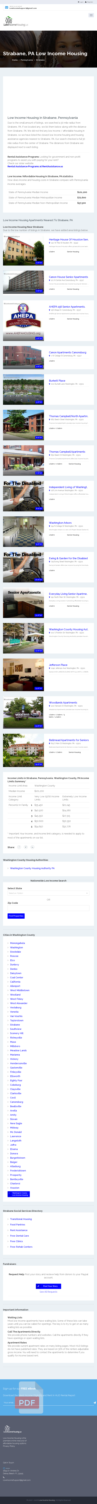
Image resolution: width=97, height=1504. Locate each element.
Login (82, 2)
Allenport (15, 986)
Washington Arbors (60, 522)
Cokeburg (15, 1085)
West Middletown (19, 990)
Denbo (13, 969)
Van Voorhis (16, 1016)
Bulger (13, 1162)
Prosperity (15, 1175)
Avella (13, 1110)
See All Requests (48, 1291)
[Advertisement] (48, 98)
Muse (13, 1042)
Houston (14, 1187)
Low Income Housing (47, 1500)
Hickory (14, 1059)
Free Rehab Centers (21, 1246)
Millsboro (15, 1046)
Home (15, 60)
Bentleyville (16, 1179)
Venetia (14, 1011)
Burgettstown (17, 1157)
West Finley (16, 999)
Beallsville (15, 1106)
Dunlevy (14, 964)
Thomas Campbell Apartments (67, 451)
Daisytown (15, 973)
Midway (14, 1127)
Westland (15, 994)
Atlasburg (15, 1166)
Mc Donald (16, 1132)
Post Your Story (50, 1286)
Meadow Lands (18, 1050)
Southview (15, 1029)
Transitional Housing (21, 1219)
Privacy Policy (9, 1446)
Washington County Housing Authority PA (32, 868)
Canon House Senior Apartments (68, 276)
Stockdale (15, 951)
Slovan (13, 1119)
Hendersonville (18, 1063)
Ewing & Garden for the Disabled (68, 558)
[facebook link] (19, 847)
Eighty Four (16, 1080)
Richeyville (16, 1037)
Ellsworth (15, 1076)
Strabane (40, 60)
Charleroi (15, 1183)
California (15, 981)
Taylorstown (16, 1020)
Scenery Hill (16, 1033)
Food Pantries (17, 1224)
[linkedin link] (32, 847)
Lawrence (15, 1136)
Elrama (14, 1149)
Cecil (13, 1097)
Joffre (13, 1145)
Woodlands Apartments (63, 702)
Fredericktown (18, 1170)
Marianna (15, 1054)
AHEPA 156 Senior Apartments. (67, 306)
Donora (14, 1153)
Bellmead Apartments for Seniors (69, 740)
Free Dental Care (19, 1235)
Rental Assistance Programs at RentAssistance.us (35, 166)
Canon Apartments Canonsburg (67, 352)
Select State (15, 888)
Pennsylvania (27, 60)
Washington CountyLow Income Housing (20, 1194)
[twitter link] (26, 847)
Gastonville (16, 1067)
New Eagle (16, 1123)
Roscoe (14, 956)
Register (90, 2)
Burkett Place (57, 380)
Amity (13, 1115)
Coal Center (16, 977)
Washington (16, 947)
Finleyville (15, 1072)
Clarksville (15, 1093)
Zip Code (13, 903)
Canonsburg (16, 1102)
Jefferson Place (58, 664)
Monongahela (17, 943)
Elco (12, 960)
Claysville (15, 1089)
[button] (91, 15)
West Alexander (19, 1003)
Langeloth (15, 1140)
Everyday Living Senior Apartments (69, 593)
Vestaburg (15, 1007)
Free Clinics (16, 1241)
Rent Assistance (19, 1230)
